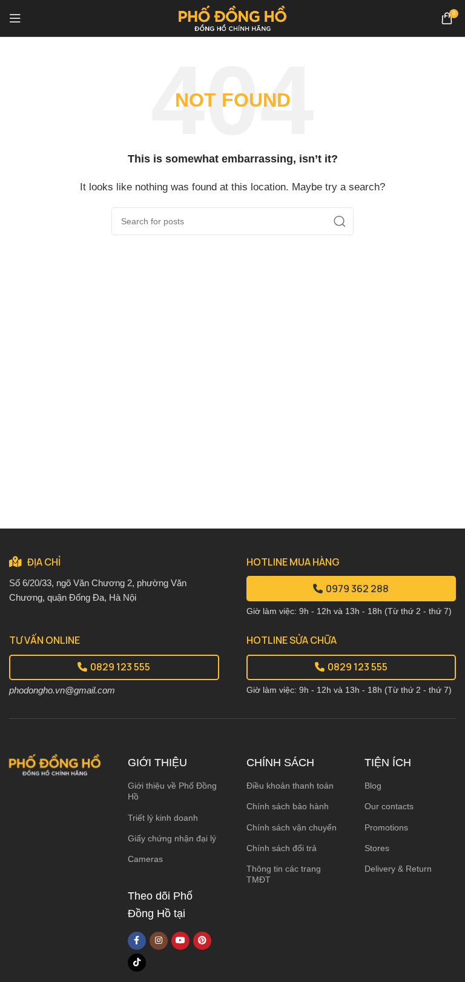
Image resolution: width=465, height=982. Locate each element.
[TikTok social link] (137, 963)
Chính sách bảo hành (287, 806)
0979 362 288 (357, 588)
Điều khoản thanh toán (290, 785)
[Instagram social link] (159, 941)
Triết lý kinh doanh (163, 818)
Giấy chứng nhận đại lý (172, 838)
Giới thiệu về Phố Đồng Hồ (172, 791)
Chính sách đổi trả (281, 848)
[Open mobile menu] (15, 18)
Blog (372, 785)
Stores (376, 848)
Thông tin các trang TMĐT (283, 874)
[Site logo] (233, 17)
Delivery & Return (398, 868)
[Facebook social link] (137, 941)
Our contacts (389, 806)
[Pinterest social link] (202, 941)
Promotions (386, 827)
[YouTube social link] (180, 941)
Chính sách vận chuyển (291, 827)
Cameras (145, 859)
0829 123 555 (120, 666)
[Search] (340, 221)
